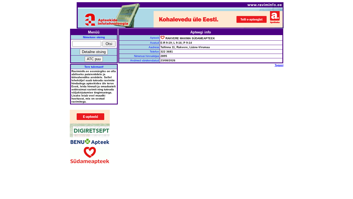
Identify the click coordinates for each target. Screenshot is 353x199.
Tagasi (279, 65)
